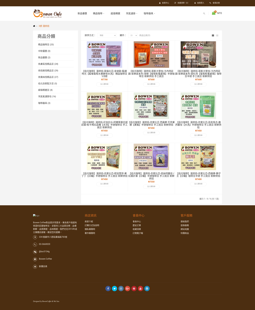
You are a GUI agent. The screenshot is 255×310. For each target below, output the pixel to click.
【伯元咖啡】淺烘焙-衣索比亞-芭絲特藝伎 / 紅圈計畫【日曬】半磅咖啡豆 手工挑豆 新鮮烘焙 (151, 176)
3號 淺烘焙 (44, 26)
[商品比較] (122, 55)
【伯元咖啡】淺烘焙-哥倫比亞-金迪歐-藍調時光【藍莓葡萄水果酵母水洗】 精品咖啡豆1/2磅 (104, 73)
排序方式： (90, 35)
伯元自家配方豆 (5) (47, 83)
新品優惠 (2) (44, 57)
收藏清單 (137, 229)
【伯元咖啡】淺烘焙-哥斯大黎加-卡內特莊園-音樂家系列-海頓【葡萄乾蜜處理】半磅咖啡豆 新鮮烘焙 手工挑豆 (151, 73)
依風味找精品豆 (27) (48, 77)
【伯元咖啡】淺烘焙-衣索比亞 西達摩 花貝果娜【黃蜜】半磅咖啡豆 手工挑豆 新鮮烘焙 (151, 124)
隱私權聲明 (90, 229)
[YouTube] (140, 288)
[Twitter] (114, 288)
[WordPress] (147, 288)
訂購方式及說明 (92, 225)
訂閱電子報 (138, 233)
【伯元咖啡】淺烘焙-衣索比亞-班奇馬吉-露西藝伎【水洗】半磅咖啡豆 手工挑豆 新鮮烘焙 (198, 125)
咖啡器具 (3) (44, 103)
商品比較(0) (144, 35)
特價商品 (185, 233)
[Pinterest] (134, 288)
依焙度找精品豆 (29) (48, 70)
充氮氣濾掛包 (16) (47, 96)
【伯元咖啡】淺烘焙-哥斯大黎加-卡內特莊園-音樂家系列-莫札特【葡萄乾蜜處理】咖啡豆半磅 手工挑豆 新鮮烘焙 (198, 73)
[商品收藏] (122, 50)
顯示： (123, 35)
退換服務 (185, 225)
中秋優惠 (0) (44, 51)
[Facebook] (108, 288)
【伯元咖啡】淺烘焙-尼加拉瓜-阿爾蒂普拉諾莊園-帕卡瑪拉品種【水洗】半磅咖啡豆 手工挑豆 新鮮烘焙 (104, 125)
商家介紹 (89, 221)
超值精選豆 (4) (45, 90)
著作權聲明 (90, 233)
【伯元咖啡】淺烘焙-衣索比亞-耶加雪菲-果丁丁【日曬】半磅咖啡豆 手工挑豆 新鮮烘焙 (104, 175)
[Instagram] (121, 288)
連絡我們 (185, 221)
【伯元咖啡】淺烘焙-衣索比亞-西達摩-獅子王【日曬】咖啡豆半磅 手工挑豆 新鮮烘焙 (198, 175)
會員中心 (137, 221)
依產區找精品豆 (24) (48, 64)
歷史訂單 (137, 225)
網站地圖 (185, 229)
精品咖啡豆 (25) (46, 44)
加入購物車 (104, 84)
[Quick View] (122, 46)
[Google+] (127, 288)
